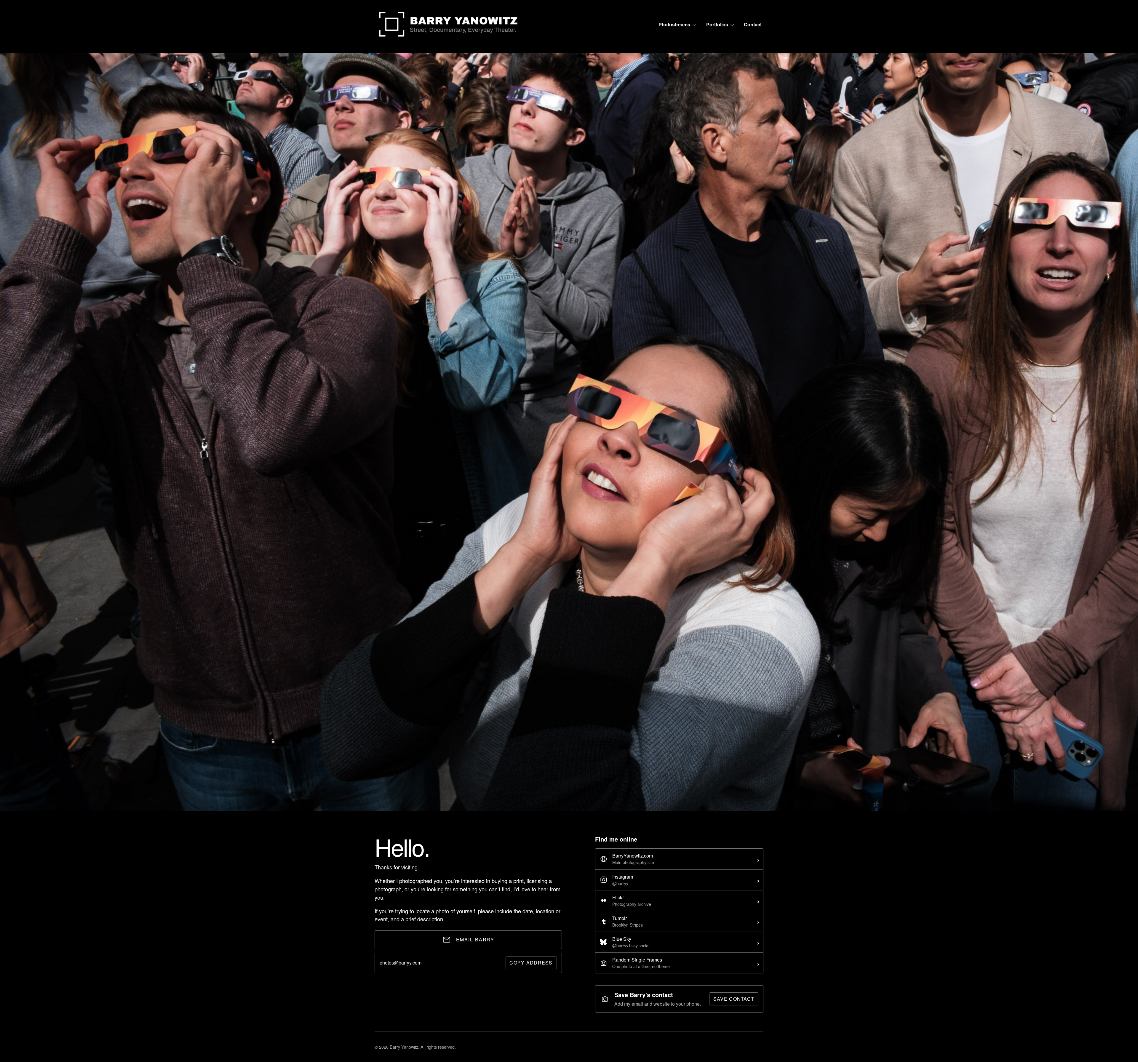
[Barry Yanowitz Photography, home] (449, 24)
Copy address (530, 962)
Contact (753, 24)
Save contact (733, 998)
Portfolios (717, 24)
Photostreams (674, 24)
